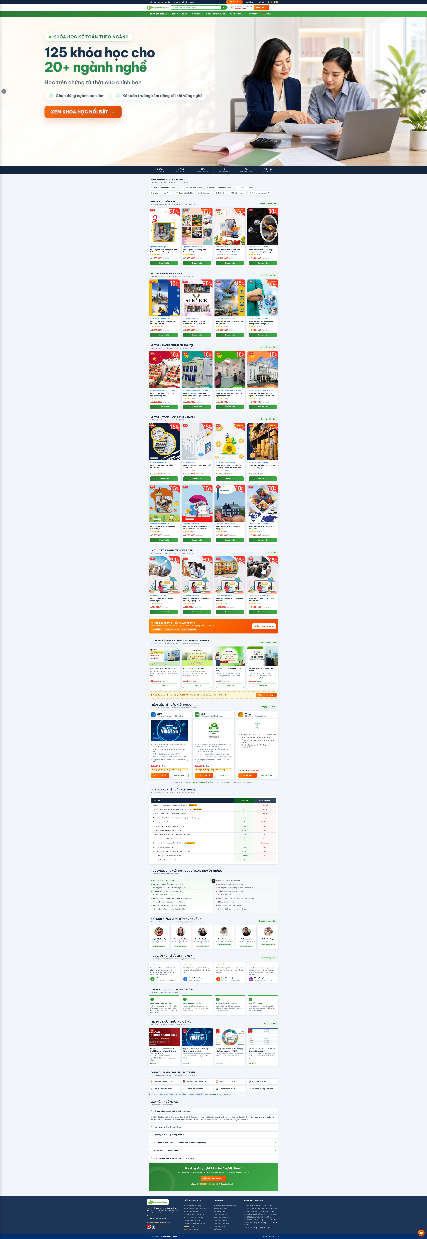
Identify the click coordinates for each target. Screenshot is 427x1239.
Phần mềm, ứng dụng (186, 1094)
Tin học (160, 2)
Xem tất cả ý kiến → (269, 958)
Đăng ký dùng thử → (269, 707)
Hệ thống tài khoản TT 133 (194, 1081)
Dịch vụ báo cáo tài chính (193, 668)
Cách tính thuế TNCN (225, 1081)
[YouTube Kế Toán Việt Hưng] (149, 1227)
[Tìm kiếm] (224, 7)
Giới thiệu (153, 2)
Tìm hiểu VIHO (223, 775)
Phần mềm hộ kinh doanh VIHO (194, 1223)
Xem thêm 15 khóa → (269, 419)
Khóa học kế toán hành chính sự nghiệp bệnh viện (229, 394)
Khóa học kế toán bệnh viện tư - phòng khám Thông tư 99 (262, 322)
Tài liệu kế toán (163, 1094)
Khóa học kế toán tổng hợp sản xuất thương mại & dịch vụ (196, 322)
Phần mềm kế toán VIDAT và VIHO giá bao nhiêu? (174, 1158)
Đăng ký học (249, 2)
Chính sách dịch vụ (220, 1226)
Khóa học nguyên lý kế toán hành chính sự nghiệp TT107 (197, 599)
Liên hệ (184, 2)
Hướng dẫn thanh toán (191, 1229)
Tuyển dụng (176, 2)
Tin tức (167, 2)
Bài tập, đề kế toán (201, 1094)
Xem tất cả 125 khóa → (268, 203)
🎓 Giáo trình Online (235, 2)
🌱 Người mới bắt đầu (184, 193)
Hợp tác (191, 2)
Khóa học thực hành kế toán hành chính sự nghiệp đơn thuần (196, 394)
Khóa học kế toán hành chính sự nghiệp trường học (163, 394)
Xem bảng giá (247, 775)
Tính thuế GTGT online (193, 1088)
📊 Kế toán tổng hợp (191, 188)
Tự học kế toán (238, 14)
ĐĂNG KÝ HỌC (261, 7)
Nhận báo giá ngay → (268, 642)
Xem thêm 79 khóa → (269, 275)
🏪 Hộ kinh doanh (204, 193)
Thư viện (254, 14)
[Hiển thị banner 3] (218, 164)
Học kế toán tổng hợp (191, 1211)
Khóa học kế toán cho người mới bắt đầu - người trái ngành (163, 250)
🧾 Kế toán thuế (245, 188)
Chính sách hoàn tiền (221, 1220)
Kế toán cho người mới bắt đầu (194, 1214)
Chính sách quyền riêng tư (222, 1223)
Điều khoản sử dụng (220, 1208)
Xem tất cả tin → (270, 1024)
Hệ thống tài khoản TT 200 (161, 1081)
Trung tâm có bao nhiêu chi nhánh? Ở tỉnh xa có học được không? (180, 1142)
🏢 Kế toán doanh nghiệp (162, 188)
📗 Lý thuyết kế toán (160, 193)
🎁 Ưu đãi (266, 14)
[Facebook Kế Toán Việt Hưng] (153, 1227)
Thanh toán (261, 2)
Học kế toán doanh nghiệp (192, 1206)
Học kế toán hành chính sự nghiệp (195, 1208)
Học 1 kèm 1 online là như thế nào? (168, 1127)
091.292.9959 (213, 1184)
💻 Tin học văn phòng (260, 193)
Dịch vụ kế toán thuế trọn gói (162, 668)
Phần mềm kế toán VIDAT (192, 1220)
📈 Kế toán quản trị (237, 193)
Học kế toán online (216, 14)
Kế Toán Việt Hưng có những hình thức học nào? (173, 1111)
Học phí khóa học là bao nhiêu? (166, 1150)
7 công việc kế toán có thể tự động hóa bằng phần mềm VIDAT (229, 1050)
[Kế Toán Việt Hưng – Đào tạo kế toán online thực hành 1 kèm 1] (157, 7)
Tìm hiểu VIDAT (179, 775)
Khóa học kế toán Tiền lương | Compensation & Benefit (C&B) (228, 466)
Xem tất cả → (272, 552)
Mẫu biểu (173, 1094)
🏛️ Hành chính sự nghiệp (219, 188)
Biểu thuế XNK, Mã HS (226, 1088)
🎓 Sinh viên (220, 193)
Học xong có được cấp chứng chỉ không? (170, 1135)
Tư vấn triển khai (267, 775)
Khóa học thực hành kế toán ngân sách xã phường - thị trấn (261, 394)
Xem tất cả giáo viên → (268, 921)
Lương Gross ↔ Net (257, 1081)
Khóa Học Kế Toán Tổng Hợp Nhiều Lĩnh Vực (194, 250)
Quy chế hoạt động (220, 1211)
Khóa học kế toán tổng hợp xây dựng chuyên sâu (163, 322)
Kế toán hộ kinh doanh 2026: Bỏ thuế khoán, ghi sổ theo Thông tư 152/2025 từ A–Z (163, 1051)
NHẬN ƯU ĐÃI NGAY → (264, 626)
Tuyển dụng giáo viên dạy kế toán (225, 1206)
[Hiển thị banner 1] (209, 164)
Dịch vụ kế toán (180, 14)
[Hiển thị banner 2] (214, 164)
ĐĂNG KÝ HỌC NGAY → (213, 1178)
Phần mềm (197, 14)
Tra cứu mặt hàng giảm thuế (260, 1088)
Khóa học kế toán (159, 14)
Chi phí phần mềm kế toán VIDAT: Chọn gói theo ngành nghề (262, 1050)
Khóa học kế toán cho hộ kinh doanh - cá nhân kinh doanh (228, 250)
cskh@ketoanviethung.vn (161, 1219)
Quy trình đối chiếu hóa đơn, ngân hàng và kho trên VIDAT (196, 1050)
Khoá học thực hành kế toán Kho (262, 465)
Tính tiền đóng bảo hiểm (161, 1088)
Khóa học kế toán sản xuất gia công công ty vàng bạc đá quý (261, 250)
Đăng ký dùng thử (160, 775)
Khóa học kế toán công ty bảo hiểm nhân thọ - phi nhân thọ (195, 527)
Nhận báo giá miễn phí (266, 695)
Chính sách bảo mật (220, 1214)
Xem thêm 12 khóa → (269, 347)
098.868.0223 (274, 2)
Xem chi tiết (164, 263)
